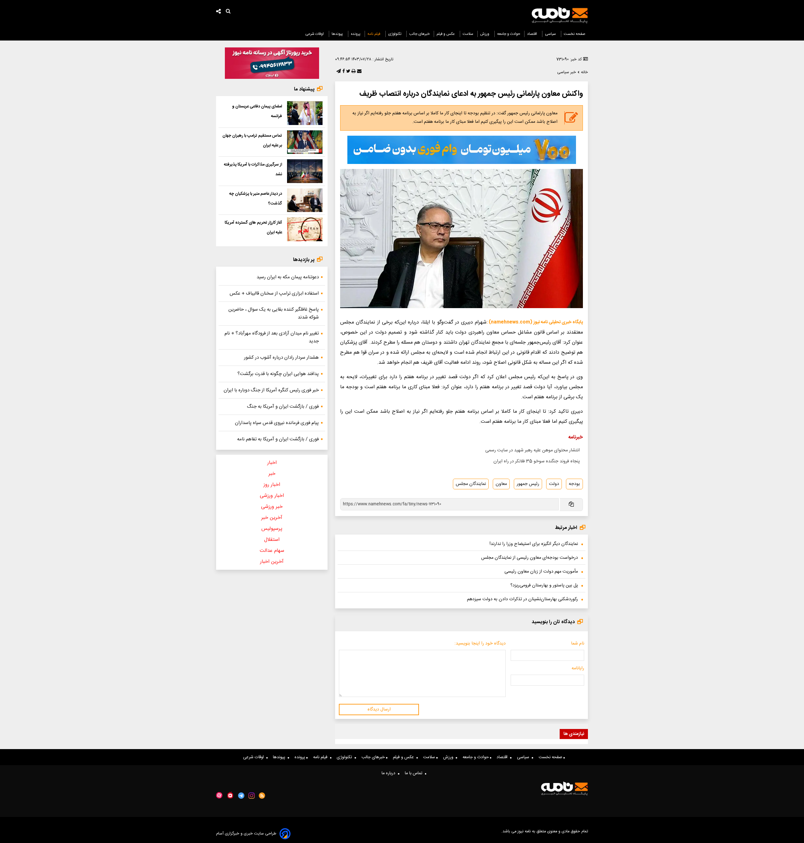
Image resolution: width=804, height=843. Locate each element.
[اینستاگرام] (251, 795)
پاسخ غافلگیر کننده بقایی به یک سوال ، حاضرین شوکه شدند (273, 313)
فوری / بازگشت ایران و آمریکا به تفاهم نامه (278, 439)
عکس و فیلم (446, 34)
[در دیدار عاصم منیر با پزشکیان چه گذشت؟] (305, 200)
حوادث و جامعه (508, 34)
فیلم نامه (374, 34)
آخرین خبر (271, 518)
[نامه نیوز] (559, 15)
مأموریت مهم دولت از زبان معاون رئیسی (541, 571)
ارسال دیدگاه (379, 709)
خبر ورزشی (272, 507)
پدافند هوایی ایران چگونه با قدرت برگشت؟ (278, 374)
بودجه (574, 484)
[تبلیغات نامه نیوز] (461, 150)
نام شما (577, 643)
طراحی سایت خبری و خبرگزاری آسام (246, 833)
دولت (554, 484)
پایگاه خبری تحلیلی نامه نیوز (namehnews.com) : (534, 322)
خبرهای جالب (419, 34)
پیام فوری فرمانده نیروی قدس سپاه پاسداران (277, 423)
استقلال (272, 540)
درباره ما (390, 773)
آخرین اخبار (272, 561)
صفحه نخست (574, 34)
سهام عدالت (272, 551)
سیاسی (551, 34)
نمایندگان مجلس (471, 484)
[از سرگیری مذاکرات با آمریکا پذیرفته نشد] (305, 171)
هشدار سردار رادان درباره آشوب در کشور (281, 358)
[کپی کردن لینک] (571, 504)
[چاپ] (353, 71)
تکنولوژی (395, 34)
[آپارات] (219, 795)
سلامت (468, 34)
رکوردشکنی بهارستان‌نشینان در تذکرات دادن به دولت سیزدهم (522, 599)
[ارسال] (358, 71)
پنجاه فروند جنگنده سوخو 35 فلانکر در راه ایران (536, 461)
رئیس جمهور (528, 484)
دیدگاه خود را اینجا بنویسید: (480, 643)
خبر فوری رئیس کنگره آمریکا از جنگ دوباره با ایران (271, 390)
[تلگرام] (338, 71)
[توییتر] (347, 71)
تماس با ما (415, 773)
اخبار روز (271, 485)
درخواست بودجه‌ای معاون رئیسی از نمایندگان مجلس (529, 558)
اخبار (272, 463)
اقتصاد (532, 34)
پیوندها (338, 34)
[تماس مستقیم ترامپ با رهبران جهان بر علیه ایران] (305, 142)
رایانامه (578, 668)
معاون (501, 484)
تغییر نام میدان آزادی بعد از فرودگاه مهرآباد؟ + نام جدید (272, 337)
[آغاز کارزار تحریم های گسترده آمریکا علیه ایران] (305, 229)
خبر (272, 474)
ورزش (485, 34)
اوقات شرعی (315, 34)
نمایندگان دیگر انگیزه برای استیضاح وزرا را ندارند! (534, 544)
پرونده (356, 34)
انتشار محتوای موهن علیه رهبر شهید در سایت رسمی (532, 450)
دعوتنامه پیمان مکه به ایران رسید (288, 277)
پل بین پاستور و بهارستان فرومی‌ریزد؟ (544, 585)
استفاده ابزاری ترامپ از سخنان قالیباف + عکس (274, 293)
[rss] (262, 795)
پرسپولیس (271, 529)
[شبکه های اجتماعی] (218, 12)
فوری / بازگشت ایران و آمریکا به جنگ (283, 407)
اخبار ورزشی (272, 496)
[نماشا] (230, 795)
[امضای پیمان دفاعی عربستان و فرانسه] (305, 113)
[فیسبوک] (343, 71)
